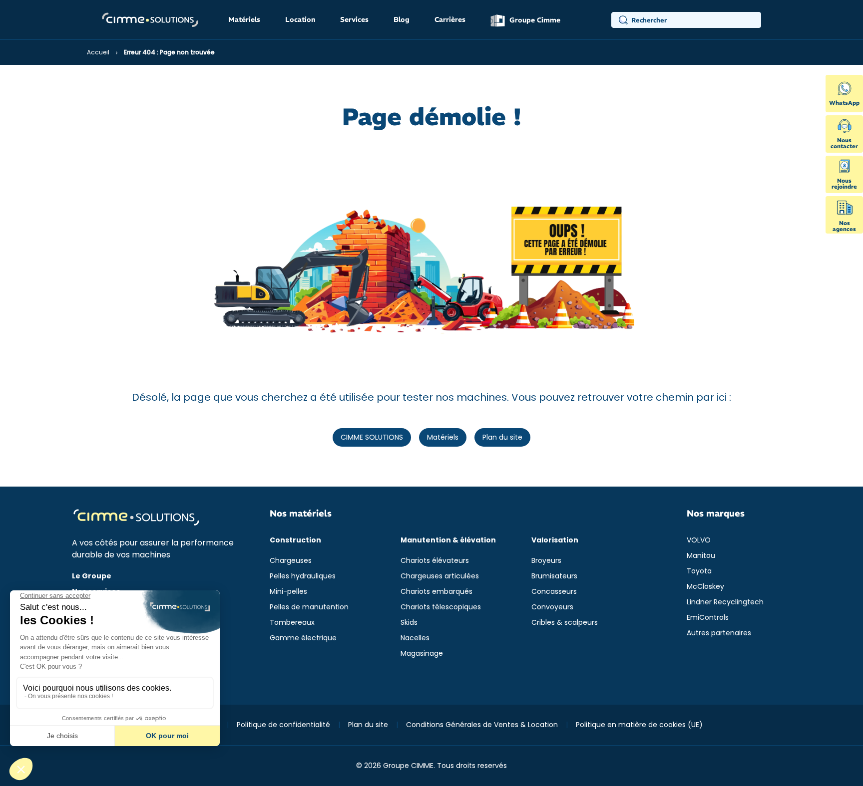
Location (300, 19)
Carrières (449, 19)
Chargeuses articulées (440, 576)
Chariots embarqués (436, 591)
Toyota (699, 571)
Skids (409, 622)
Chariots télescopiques (441, 607)
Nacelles (415, 638)
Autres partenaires (719, 633)
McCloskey (705, 586)
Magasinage (422, 653)
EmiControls (708, 617)
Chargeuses (291, 560)
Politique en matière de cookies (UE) (639, 725)
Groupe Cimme (533, 19)
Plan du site (502, 437)
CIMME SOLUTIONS (372, 437)
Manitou (701, 555)
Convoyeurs (552, 607)
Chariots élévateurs (435, 560)
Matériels (244, 19)
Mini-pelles (288, 591)
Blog (402, 19)
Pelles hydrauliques (303, 576)
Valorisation (554, 540)
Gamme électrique (303, 638)
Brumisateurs (554, 576)
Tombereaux (292, 622)
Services (354, 19)
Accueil (98, 52)
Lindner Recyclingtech (725, 602)
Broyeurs (546, 560)
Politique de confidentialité (283, 725)
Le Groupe (91, 576)
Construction (295, 540)
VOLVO (699, 540)
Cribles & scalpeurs (564, 622)
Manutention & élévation (448, 540)
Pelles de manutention (309, 607)
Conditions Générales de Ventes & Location (482, 725)
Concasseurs (554, 591)
